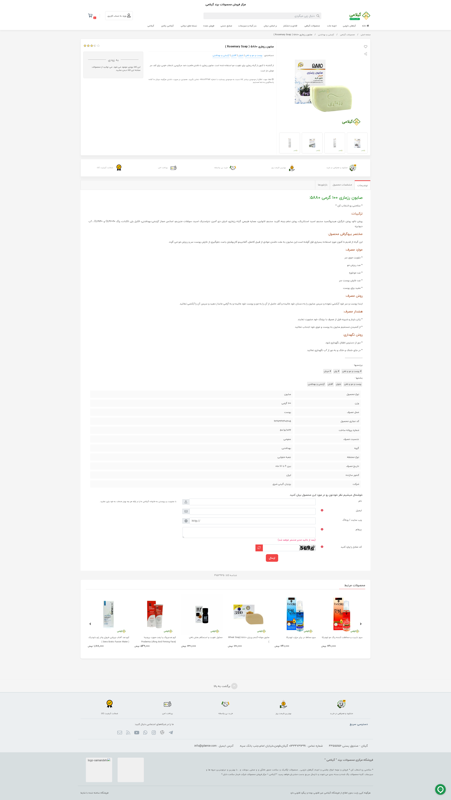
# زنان (336, 371)
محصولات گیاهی (312, 26)
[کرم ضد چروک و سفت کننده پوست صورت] (155, 614)
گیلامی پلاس (167, 26)
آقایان (233, 55)
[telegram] (171, 733)
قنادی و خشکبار (290, 26)
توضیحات (362, 185)
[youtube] (137, 733)
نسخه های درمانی (189, 26)
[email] (119, 733)
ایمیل (359, 510)
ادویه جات (331, 26)
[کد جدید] (259, 547)
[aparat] (162, 733)
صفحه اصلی (365, 34)
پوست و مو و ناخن (253, 55)
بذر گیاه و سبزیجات (247, 26)
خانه (364, 26)
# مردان (327, 371)
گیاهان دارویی (349, 26)
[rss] (128, 733)
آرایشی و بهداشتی (326, 34)
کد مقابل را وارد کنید (351, 547)
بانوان (240, 55)
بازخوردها (322, 184)
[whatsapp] (145, 733)
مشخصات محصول (342, 184)
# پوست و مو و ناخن (351, 371)
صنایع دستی (226, 26)
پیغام (359, 529)
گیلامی (150, 26)
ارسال (272, 557)
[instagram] (154, 733)
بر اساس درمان (270, 26)
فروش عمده (208, 26)
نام (360, 501)
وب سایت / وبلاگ (352, 520)
